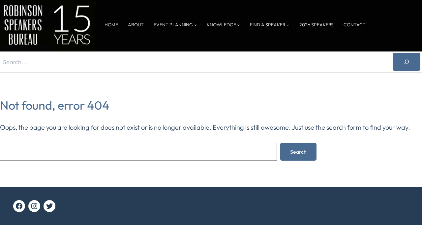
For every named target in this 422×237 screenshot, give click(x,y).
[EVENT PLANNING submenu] (195, 24)
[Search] (406, 62)
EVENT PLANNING (173, 25)
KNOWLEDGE (221, 25)
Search (298, 151)
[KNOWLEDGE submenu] (238, 24)
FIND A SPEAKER (268, 25)
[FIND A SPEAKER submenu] (287, 24)
